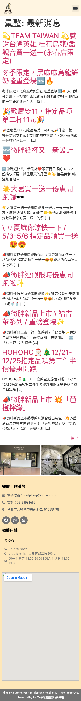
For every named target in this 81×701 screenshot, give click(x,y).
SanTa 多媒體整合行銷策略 (48, 697)
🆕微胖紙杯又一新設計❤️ (37, 154)
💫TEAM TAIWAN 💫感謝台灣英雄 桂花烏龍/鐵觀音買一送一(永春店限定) (39, 48)
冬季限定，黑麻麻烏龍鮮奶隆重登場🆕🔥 (40, 76)
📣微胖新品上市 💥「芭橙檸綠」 (39, 403)
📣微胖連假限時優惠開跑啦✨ (37, 279)
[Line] (24, 520)
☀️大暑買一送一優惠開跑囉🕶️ (37, 193)
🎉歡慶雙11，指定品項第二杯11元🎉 (37, 115)
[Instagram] (15, 520)
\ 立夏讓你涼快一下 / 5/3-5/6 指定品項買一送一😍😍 (40, 235)
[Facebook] (6, 520)
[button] (75, 8)
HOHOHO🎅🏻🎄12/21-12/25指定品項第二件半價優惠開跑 (39, 360)
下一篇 (71, 438)
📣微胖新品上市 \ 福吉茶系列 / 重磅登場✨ (37, 317)
